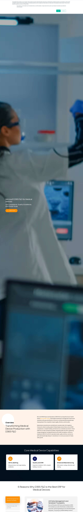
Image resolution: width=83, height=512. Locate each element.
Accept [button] (58, 10)
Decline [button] (63, 10)
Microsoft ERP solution (45, 418)
